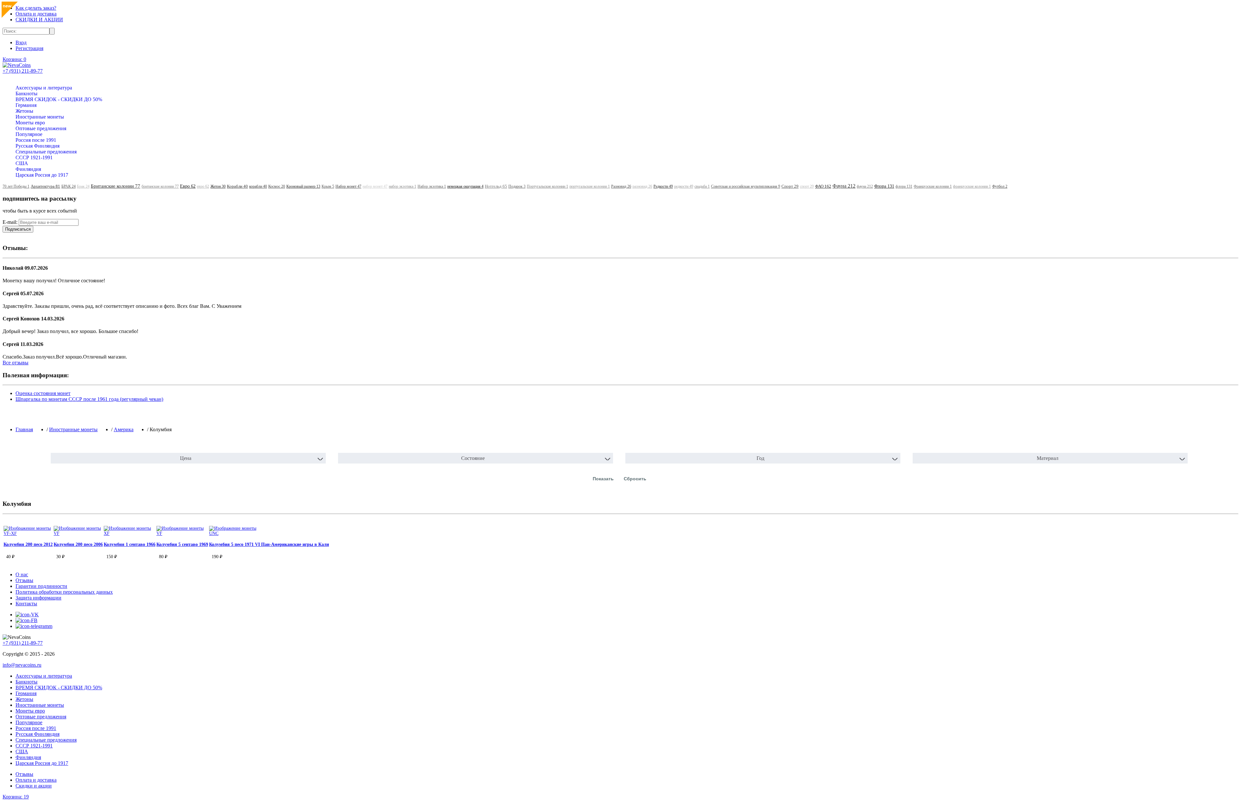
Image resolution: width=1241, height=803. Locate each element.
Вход (21, 42)
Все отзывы (15, 362)
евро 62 (203, 186)
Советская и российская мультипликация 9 (745, 186)
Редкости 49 (663, 186)
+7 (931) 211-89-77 (23, 71)
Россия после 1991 (36, 140)
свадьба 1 (702, 186)
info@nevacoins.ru (22, 665)
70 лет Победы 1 (16, 186)
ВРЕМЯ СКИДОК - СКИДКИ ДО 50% (59, 99)
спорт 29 (807, 186)
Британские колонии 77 (115, 186)
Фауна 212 (844, 186)
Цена (185, 458)
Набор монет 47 (348, 186)
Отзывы (24, 774)
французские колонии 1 (972, 186)
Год (760, 458)
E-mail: (10, 222)
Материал (1047, 458)
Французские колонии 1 (933, 186)
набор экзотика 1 (402, 186)
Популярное (29, 134)
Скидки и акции (34, 785)
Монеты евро (30, 122)
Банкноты (26, 93)
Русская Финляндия (37, 146)
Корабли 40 (237, 186)
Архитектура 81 (45, 186)
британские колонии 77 (160, 186)
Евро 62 (188, 186)
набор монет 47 (375, 186)
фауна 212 (865, 186)
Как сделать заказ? (36, 8)
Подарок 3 (516, 186)
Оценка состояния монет (43, 393)
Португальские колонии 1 (547, 186)
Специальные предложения (46, 151)
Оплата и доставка (36, 13)
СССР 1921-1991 (34, 157)
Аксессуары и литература (44, 87)
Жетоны (24, 111)
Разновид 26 (621, 186)
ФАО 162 (823, 186)
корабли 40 (258, 186)
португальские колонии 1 (589, 186)
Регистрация (29, 48)
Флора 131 (884, 186)
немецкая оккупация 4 (465, 186)
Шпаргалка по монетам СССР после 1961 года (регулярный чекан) (89, 399)
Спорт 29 (790, 186)
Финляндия (28, 169)
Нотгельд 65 (496, 186)
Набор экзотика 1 (432, 186)
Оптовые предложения (41, 128)
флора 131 (904, 186)
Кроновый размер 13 (303, 186)
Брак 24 (83, 186)
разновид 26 (642, 186)
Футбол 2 (999, 186)
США (22, 163)
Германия (26, 105)
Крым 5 (328, 186)
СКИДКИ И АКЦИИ (39, 19)
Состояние (473, 458)
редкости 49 (683, 186)
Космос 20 (276, 186)
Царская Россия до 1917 (42, 175)
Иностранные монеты (40, 117)
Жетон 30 (218, 186)
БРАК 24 (68, 186)
